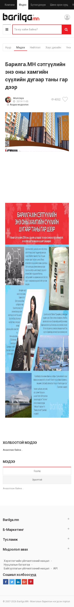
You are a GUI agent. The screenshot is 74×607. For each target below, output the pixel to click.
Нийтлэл (35, 47)
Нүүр (8, 47)
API (55, 568)
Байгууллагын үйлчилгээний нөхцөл (26, 568)
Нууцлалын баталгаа (17, 564)
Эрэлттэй (37, 479)
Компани (10, 4)
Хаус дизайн (53, 47)
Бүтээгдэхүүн (38, 4)
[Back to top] (64, 585)
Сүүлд (37, 471)
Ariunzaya (18, 98)
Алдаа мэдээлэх (19, 104)
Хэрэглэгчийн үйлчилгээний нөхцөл (26, 560)
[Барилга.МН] (21, 17)
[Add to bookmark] (65, 99)
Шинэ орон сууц (59, 4)
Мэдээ (22, 4)
